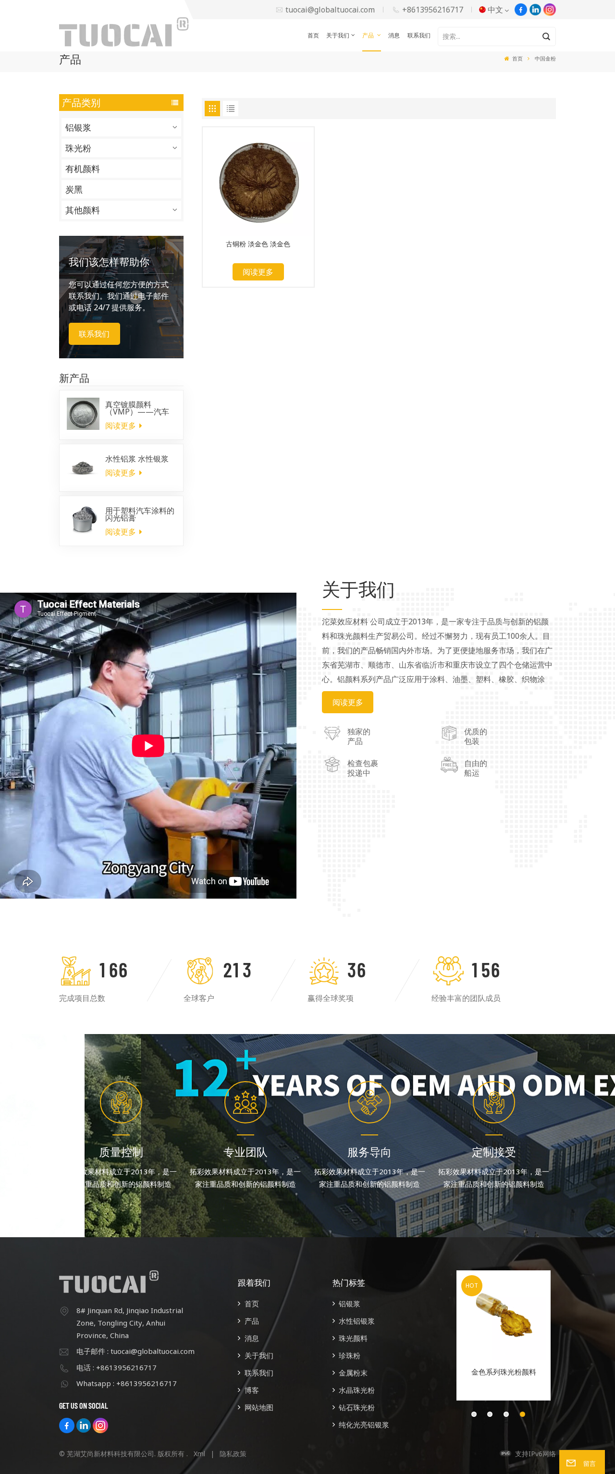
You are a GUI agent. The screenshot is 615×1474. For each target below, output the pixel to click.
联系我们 (418, 35)
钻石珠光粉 (357, 1407)
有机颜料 (82, 168)
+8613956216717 (432, 10)
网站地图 (259, 1407)
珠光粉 (78, 148)
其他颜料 (82, 210)
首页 (313, 35)
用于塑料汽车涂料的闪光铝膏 (139, 514)
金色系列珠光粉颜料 (503, 1372)
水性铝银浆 (357, 1321)
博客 (252, 1390)
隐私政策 (233, 1453)
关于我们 (337, 35)
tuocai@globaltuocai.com (330, 10)
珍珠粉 (349, 1355)
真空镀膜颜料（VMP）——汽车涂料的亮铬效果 (137, 408)
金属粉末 (353, 1372)
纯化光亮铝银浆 (364, 1424)
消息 (394, 35)
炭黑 (74, 189)
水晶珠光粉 (357, 1390)
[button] (474, 1414)
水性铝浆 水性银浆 (137, 459)
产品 (368, 35)
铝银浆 (78, 127)
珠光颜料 (353, 1338)
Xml (199, 1453)
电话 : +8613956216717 (116, 1367)
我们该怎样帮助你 (109, 262)
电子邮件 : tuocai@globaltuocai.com (135, 1351)
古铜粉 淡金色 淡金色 (258, 244)
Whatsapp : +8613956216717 (126, 1383)
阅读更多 (121, 425)
